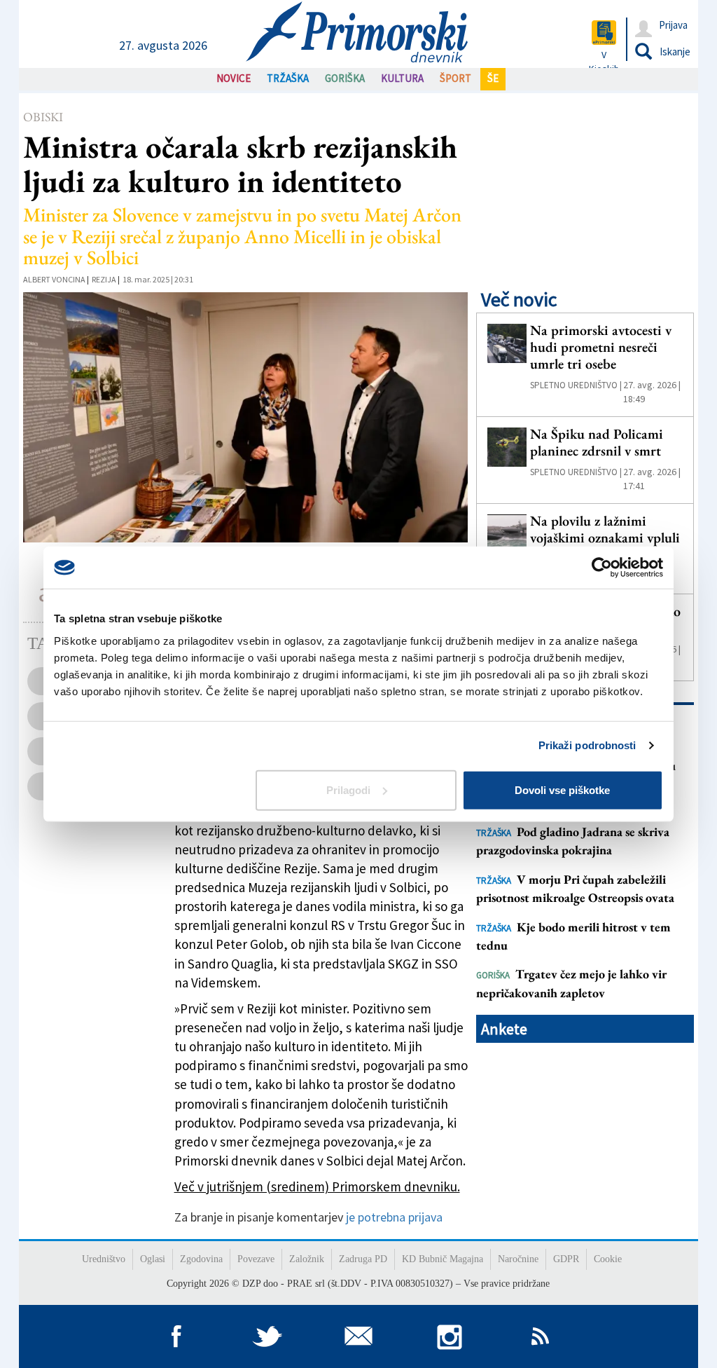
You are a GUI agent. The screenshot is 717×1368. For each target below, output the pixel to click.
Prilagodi (348, 789)
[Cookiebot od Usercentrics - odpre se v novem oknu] (602, 567)
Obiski (43, 117)
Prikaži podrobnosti (587, 745)
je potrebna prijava (394, 1217)
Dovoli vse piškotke (562, 789)
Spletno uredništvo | (576, 385)
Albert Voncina (54, 279)
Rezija (104, 279)
